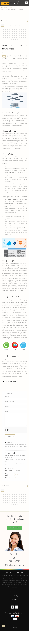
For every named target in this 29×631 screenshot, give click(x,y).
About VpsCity (14, 596)
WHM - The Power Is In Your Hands (12, 25)
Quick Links (14, 599)
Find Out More (15, 591)
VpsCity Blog (9, 7)
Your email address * (9, 401)
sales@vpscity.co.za (13, 475)
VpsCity (23, 52)
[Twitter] (16, 607)
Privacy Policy (19, 613)
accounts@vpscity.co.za (16, 477)
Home (3, 7)
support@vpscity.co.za (15, 474)
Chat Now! (15, 528)
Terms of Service (11, 613)
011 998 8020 (14, 561)
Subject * (7, 406)
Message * (7, 411)
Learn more (14, 627)
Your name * (7, 396)
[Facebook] (12, 607)
